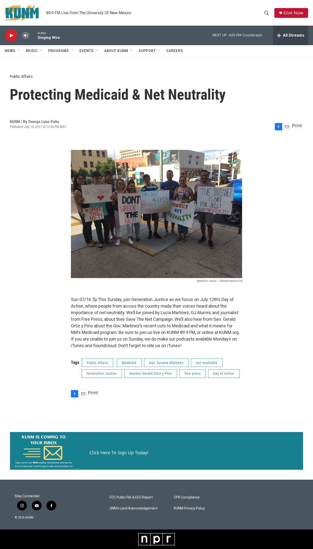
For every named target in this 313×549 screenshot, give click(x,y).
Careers (174, 51)
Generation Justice (102, 373)
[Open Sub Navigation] (19, 51)
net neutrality (206, 363)
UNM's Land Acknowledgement (133, 508)
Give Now (293, 12)
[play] (11, 35)
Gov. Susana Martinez (166, 363)
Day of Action (223, 373)
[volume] (26, 35)
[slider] (33, 35)
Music (32, 51)
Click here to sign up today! (118, 453)
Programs (58, 51)
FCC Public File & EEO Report (131, 497)
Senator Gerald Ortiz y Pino (150, 373)
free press (193, 373)
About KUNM (116, 51)
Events (86, 51)
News (10, 51)
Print (297, 125)
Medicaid (129, 363)
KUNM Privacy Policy (189, 508)
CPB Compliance (187, 497)
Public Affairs (21, 76)
